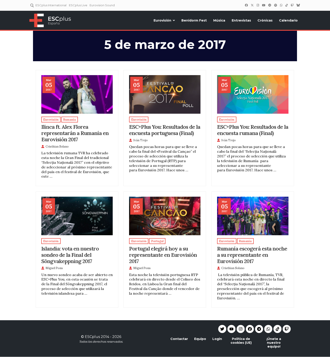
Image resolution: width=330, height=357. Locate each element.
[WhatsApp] (281, 5)
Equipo (200, 339)
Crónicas (265, 20)
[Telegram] (259, 329)
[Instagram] (257, 5)
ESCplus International (50, 5)
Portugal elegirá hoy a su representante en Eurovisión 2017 (163, 254)
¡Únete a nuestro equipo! (273, 342)
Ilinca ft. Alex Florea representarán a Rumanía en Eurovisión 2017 (75, 133)
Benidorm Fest (194, 20)
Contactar (179, 339)
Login (217, 339)
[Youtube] (231, 329)
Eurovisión (162, 20)
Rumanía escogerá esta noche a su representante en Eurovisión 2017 (252, 254)
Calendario (288, 20)
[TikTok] (286, 5)
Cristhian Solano (57, 146)
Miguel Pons (54, 268)
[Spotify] (275, 5)
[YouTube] (263, 5)
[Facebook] (246, 5)
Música (219, 20)
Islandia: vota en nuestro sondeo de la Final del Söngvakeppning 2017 (70, 254)
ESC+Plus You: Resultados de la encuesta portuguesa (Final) (164, 129)
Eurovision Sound (102, 5)
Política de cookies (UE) (241, 341)
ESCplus (92, 337)
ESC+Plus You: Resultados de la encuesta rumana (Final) (252, 129)
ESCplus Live (78, 5)
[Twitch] (292, 5)
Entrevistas (241, 20)
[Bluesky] (298, 5)
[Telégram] (270, 5)
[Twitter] (252, 5)
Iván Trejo (140, 140)
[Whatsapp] (268, 329)
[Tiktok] (277, 329)
